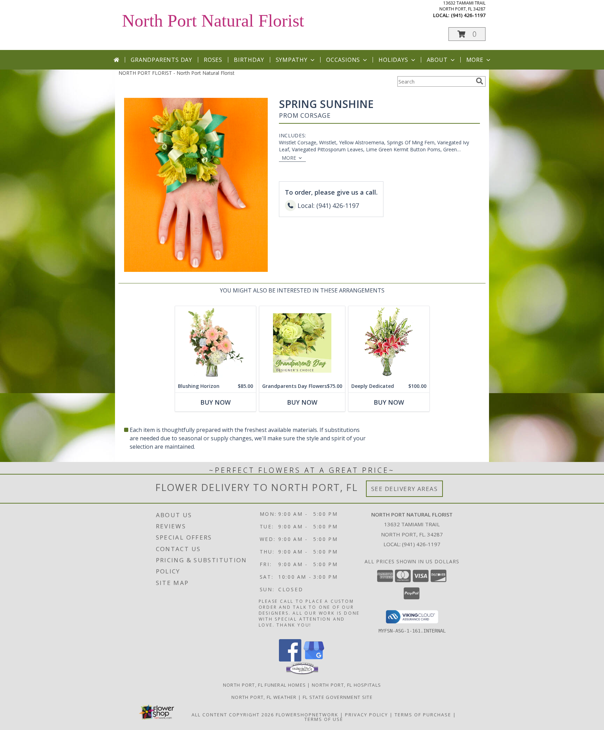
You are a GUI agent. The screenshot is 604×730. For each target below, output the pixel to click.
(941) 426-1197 (468, 15)
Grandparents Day (161, 60)
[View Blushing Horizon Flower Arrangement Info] (215, 343)
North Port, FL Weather (264, 697)
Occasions (343, 60)
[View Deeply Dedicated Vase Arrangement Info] (388, 343)
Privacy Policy (366, 714)
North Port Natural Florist (213, 20)
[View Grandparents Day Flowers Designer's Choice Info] (302, 343)
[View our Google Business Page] (314, 659)
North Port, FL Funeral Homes (264, 685)
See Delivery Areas (404, 489)
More (474, 60)
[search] (479, 81)
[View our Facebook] (290, 659)
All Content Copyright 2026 (233, 714)
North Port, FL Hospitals (346, 685)
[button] (467, 34)
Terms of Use (323, 719)
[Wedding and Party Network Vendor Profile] (302, 673)
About (437, 60)
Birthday (249, 60)
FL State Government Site (338, 697)
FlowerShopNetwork (307, 714)
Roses (213, 60)
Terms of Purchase (423, 714)
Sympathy (292, 60)
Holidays (393, 60)
